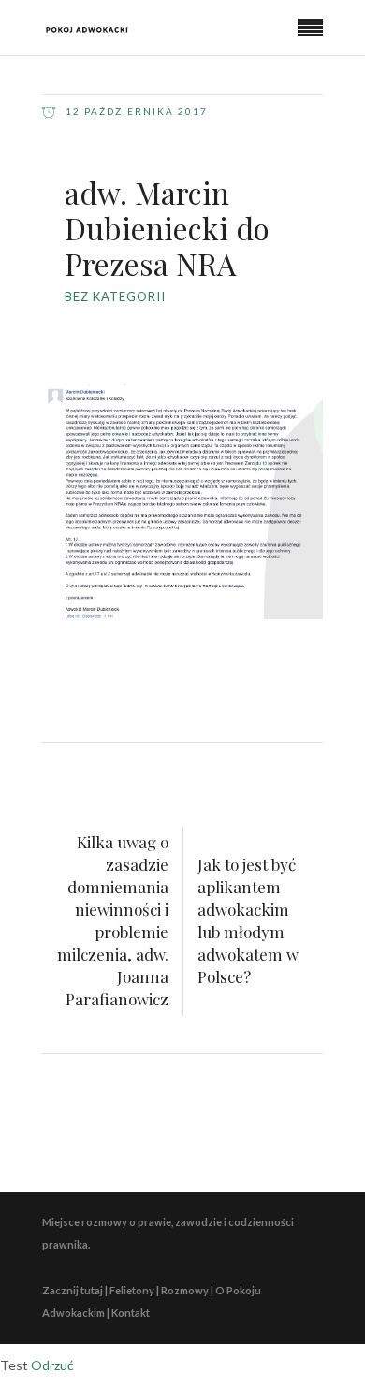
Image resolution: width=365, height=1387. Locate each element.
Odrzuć (52, 1365)
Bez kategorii (115, 296)
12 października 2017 (135, 111)
